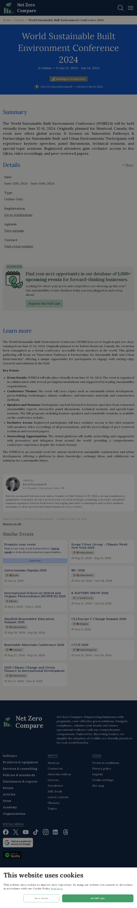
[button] (41, 899)
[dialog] (68, 887)
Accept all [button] (98, 898)
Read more (57, 888)
